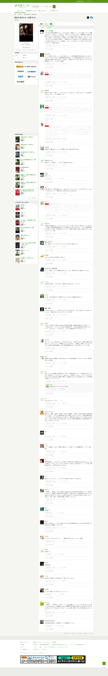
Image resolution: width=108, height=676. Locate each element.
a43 (46, 202)
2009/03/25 (64, 436)
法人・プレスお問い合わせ (50, 647)
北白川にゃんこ (49, 160)
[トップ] (15, 14)
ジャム (46, 445)
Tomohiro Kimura (49, 621)
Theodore (47, 54)
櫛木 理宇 (22, 206)
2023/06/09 (64, 82)
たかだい (47, 489)
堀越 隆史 (48, 308)
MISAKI (47, 90)
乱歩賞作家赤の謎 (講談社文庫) (27, 190)
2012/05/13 (64, 314)
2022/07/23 (64, 115)
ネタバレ (49, 27)
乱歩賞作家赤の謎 (24, 167)
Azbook (47, 147)
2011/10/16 (64, 331)
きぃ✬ (46, 72)
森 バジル (22, 236)
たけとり (47, 339)
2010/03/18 (64, 423)
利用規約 (55, 642)
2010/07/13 (64, 403)
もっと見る (33, 198)
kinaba (46, 255)
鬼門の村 (23, 205)
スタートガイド (47, 642)
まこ (46, 371)
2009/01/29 (64, 451)
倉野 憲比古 (23, 245)
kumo (46, 562)
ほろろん (47, 223)
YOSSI (46, 589)
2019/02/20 (64, 165)
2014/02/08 (64, 273)
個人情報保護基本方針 (44, 644)
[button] (54, 6)
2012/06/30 (64, 299)
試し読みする (26, 47)
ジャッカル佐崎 (49, 30)
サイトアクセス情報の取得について (78, 644)
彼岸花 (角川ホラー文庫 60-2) (27, 144)
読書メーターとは (37, 642)
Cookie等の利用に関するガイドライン (60, 644)
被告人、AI (23, 212)
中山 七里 (22, 214)
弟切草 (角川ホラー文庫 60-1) (27, 137)
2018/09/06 (62, 178)
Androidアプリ (36, 649)
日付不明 (64, 499)
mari (46, 356)
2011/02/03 (64, 362)
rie (45, 398)
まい (46, 187)
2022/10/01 (64, 97)
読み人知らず (48, 242)
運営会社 (35, 644)
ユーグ (46, 295)
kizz (46, 460)
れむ (46, 508)
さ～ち (46, 281)
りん (46, 431)
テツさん (47, 602)
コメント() (57, 45)
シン (46, 476)
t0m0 (46, 549)
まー (46, 123)
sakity (46, 173)
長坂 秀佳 (20, 14)
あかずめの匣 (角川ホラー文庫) (27, 227)
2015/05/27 (64, 246)
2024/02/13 (64, 63)
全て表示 (42, 27)
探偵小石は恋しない (25, 235)
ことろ (46, 576)
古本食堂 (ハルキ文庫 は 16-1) (27, 258)
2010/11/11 (64, 381)
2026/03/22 (64, 45)
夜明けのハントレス (25, 250)
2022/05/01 (64, 138)
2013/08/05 (64, 286)
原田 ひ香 (22, 259)
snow (46, 323)
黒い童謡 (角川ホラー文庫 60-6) (27, 152)
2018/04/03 (64, 193)
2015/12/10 (64, 233)
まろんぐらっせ (49, 411)
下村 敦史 (22, 222)
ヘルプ (34, 647)
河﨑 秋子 (22, 251)
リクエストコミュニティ (63, 647)
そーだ (46, 105)
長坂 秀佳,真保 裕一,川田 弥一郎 (27, 191)
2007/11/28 (65, 481)
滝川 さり (22, 229)
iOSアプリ (44, 649)
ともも (46, 536)
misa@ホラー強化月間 (51, 268)
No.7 (46, 521)
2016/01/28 (65, 215)
